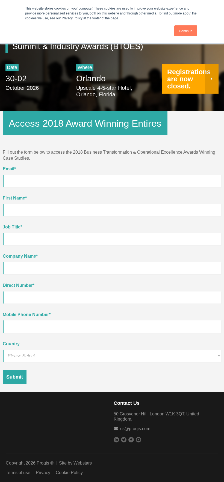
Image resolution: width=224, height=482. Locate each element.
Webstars (82, 463)
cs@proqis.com (135, 428)
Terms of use (18, 472)
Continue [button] (186, 30)
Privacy (43, 472)
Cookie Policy (69, 472)
